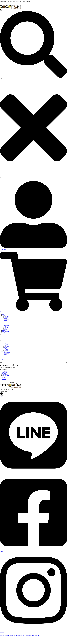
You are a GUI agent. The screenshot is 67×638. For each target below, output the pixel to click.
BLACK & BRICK (7, 324)
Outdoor (5, 321)
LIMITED (6, 327)
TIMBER (5, 329)
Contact (3, 332)
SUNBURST (6, 325)
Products (3, 315)
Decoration (6, 349)
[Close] (0, 334)
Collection (3, 323)
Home (3, 314)
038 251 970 (2, 632)
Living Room (6, 316)
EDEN (5, 326)
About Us (3, 330)
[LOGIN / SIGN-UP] (33, 247)
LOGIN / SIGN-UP (3, 249)
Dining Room (6, 319)
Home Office (6, 317)
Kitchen (5, 320)
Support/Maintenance (5, 331)
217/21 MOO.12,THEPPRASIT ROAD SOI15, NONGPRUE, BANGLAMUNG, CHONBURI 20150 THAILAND (20, 635)
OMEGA (5, 328)
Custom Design (6, 322)
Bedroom (5, 318)
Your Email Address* (3, 391)
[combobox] (5, 78)
